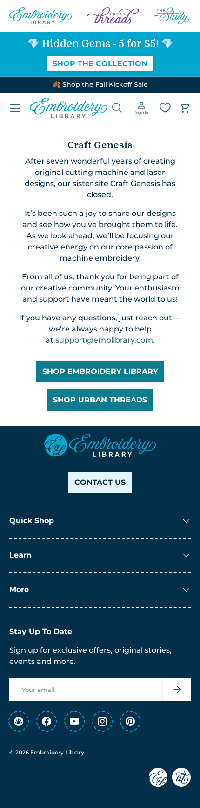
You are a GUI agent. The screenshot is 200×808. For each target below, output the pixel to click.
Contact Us (100, 482)
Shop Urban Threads (100, 399)
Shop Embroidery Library (100, 371)
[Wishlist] (165, 108)
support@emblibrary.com (104, 340)
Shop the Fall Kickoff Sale (105, 84)
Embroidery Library (57, 752)
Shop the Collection (100, 63)
